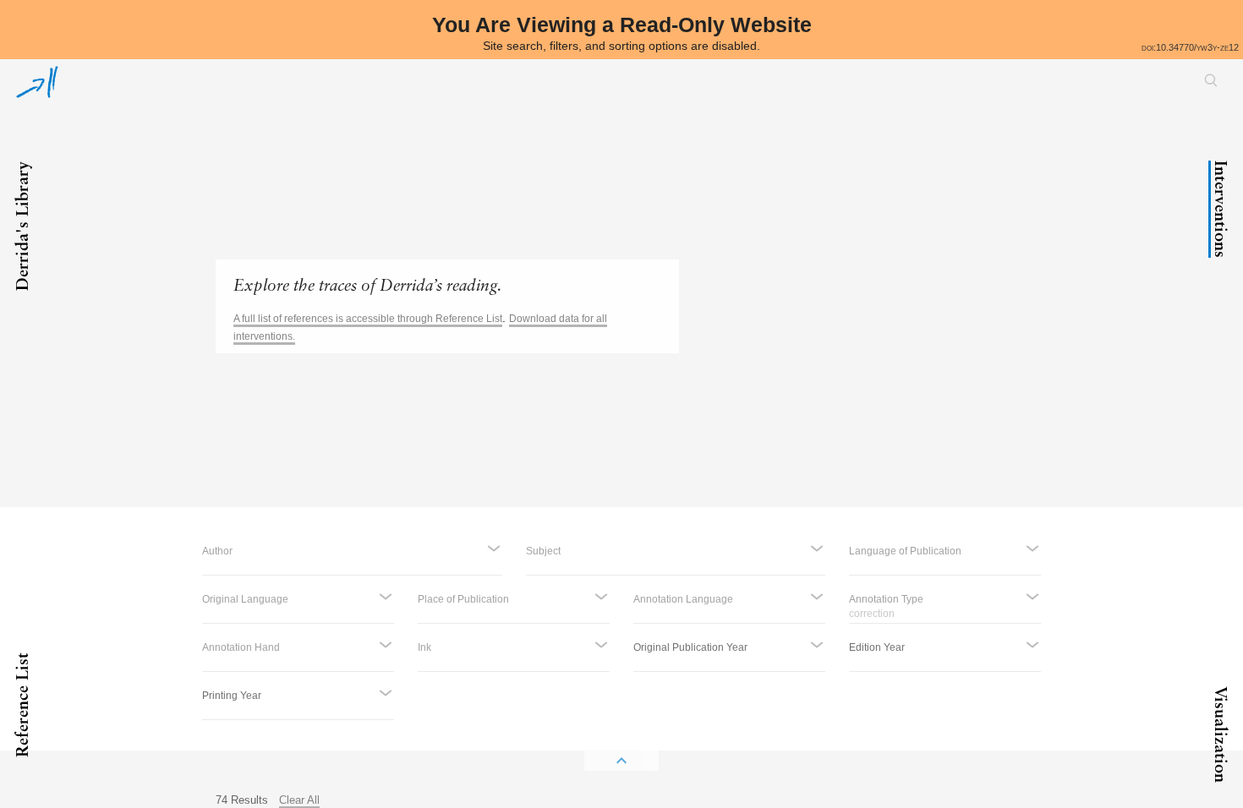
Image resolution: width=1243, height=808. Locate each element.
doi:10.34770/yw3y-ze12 (1190, 47)
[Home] (37, 82)
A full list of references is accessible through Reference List (367, 319)
